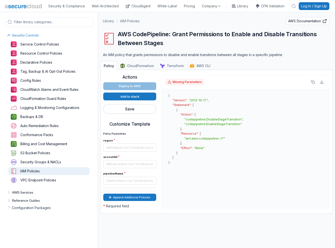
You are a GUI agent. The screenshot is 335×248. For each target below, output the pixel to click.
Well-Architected (105, 6)
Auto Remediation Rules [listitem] (39, 126)
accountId (110, 157)
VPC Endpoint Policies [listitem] (38, 180)
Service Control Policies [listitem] (39, 44)
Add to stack (129, 96)
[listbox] (211, 6)
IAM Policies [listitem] (30, 171)
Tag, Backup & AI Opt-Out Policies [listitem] (48, 71)
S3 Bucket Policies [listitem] (35, 153)
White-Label (167, 6)
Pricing (189, 6)
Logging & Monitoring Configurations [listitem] (49, 108)
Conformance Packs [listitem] (36, 135)
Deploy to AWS (130, 86)
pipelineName (113, 173)
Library (242, 6)
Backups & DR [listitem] (31, 117)
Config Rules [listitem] (30, 80)
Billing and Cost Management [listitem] (43, 144)
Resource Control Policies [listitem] (41, 53)
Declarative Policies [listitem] (36, 62)
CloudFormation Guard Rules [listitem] (43, 98)
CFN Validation (272, 6)
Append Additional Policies (131, 197)
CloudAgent (141, 6)
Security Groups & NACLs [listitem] (40, 162)
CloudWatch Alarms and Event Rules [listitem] (49, 89)
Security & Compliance (66, 6)
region (108, 140)
